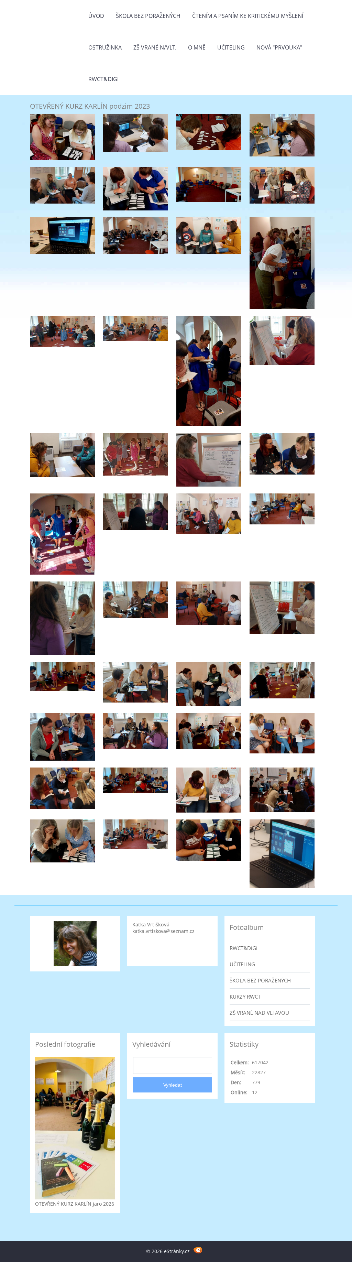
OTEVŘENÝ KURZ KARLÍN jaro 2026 (74, 1203)
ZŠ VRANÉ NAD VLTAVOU (259, 1012)
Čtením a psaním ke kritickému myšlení (247, 16)
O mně (197, 47)
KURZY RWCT (245, 996)
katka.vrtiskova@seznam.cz (163, 931)
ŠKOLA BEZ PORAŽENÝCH (260, 980)
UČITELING (242, 964)
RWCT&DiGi (103, 79)
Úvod (96, 16)
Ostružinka (105, 47)
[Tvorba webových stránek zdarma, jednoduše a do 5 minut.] (197, 1250)
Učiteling (231, 47)
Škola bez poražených (148, 16)
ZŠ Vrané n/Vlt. (154, 47)
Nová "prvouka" (279, 47)
